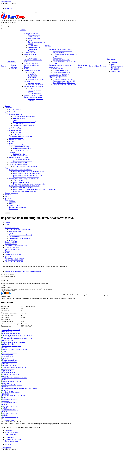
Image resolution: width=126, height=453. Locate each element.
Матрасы (27, 81)
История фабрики (14, 66)
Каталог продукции (11, 432)
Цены (97, 66)
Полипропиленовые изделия (33, 86)
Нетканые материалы (31, 33)
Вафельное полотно (34, 38)
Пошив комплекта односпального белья (26, 177)
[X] (5, 293)
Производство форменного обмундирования (58, 76)
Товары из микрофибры (32, 70)
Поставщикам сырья (11, 193)
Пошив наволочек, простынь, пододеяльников (63, 51)
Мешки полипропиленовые (34, 89)
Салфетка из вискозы (31, 63)
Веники (26, 68)
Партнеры (14, 68)
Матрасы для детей (34, 83)
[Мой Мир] (10, 293)
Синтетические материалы (33, 97)
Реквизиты (114, 62)
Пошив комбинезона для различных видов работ (61, 73)
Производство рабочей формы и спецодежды (24, 178)
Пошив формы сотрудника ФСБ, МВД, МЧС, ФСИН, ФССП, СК (64, 82)
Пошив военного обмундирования (64, 84)
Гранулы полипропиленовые (34, 92)
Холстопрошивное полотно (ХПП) (34, 35)
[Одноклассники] (7, 293)
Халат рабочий (58, 68)
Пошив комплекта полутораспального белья (61, 59)
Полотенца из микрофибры (32, 76)
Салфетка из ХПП (30, 52)
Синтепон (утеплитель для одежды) (35, 99)
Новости (113, 64)
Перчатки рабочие (30, 54)
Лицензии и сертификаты (115, 68)
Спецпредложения (117, 66)
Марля (30, 40)
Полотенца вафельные (31, 65)
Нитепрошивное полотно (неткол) (24, 122)
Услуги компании (11, 434)
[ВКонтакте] (2, 293)
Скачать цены (9, 437)
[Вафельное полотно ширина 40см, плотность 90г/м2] (23, 271)
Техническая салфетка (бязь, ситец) (20, 136)
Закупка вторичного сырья (33, 95)
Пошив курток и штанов (61, 70)
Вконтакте (8, 8)
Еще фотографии (9, 420)
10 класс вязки (32, 56)
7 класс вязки (32, 58)
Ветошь (26, 67)
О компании (11, 62)
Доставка (92, 66)
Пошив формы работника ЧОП (63, 79)
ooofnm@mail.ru (6, 1)
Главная (3, 66)
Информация (111, 59)
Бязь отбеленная (33, 45)
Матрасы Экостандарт (35, 84)
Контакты (103, 66)
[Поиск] (36, 12)
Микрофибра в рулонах (35, 79)
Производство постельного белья (60, 49)
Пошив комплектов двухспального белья (26, 173)
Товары (23, 30)
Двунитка (31, 51)
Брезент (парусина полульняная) (34, 48)
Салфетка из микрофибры (32, 73)
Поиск (7, 213)
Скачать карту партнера (13, 439)
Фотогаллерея (115, 71)
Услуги (48, 46)
